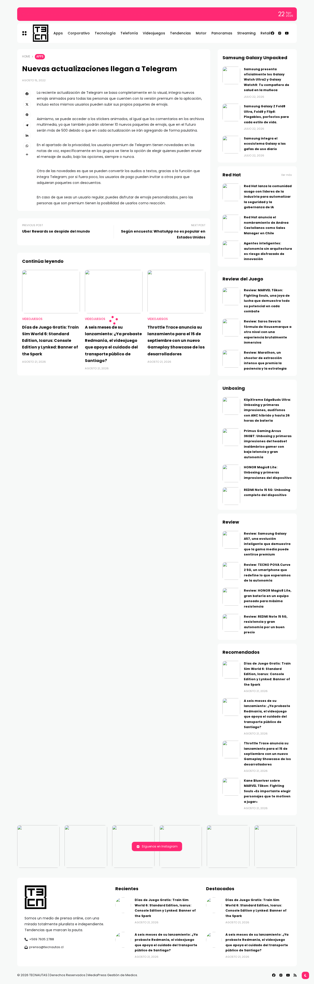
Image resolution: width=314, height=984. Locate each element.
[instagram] (279, 33)
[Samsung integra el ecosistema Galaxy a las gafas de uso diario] (231, 144)
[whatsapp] (27, 146)
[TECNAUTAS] (38, 33)
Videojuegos (32, 319)
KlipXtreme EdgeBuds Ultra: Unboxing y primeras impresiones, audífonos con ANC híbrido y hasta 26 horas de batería (267, 410)
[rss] (295, 975)
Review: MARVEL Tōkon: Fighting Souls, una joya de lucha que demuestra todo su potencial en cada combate (267, 300)
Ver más (286, 175)
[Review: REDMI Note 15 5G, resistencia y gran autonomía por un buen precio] (231, 623)
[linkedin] (27, 135)
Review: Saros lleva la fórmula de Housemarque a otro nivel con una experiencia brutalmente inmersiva (267, 332)
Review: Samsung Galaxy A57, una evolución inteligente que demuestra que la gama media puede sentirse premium (267, 544)
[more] (27, 154)
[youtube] (286, 33)
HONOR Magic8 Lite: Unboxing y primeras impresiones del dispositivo (268, 472)
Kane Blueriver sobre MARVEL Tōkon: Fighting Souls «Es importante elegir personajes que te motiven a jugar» (267, 791)
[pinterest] (27, 115)
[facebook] (272, 33)
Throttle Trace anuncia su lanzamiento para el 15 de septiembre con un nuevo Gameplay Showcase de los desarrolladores (176, 340)
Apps (39, 56)
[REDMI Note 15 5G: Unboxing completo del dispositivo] (231, 496)
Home (26, 56)
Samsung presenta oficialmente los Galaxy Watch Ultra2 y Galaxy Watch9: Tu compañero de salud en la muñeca (266, 79)
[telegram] (27, 125)
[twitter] (27, 104)
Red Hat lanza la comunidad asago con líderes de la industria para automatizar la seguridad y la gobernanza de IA (268, 196)
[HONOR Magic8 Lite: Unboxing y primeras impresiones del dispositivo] (231, 473)
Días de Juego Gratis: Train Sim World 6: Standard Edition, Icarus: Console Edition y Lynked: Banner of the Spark (122, 14)
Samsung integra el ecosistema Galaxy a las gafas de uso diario (265, 143)
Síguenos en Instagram (160, 846)
